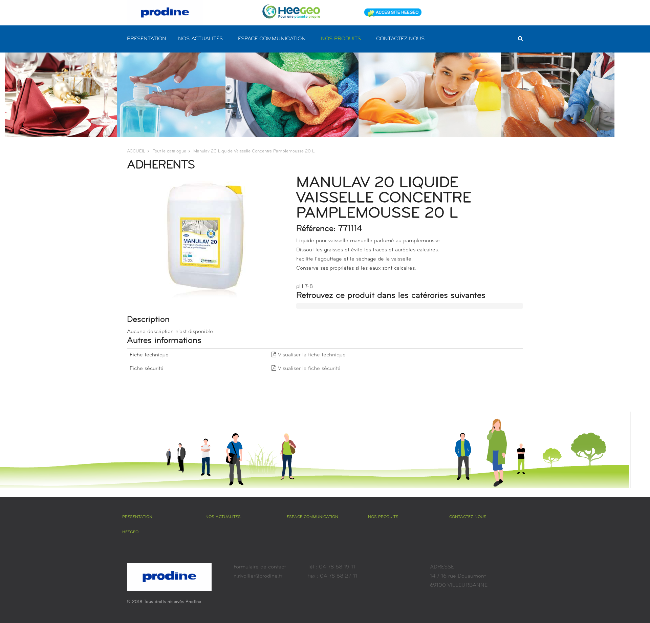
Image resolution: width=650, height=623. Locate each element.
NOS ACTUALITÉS (200, 39)
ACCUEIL (136, 151)
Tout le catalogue (169, 151)
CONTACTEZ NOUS (400, 39)
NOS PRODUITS (341, 39)
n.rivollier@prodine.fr (258, 576)
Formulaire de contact (260, 567)
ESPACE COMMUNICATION (272, 39)
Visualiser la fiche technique (311, 355)
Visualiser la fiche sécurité (308, 368)
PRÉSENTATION (146, 39)
